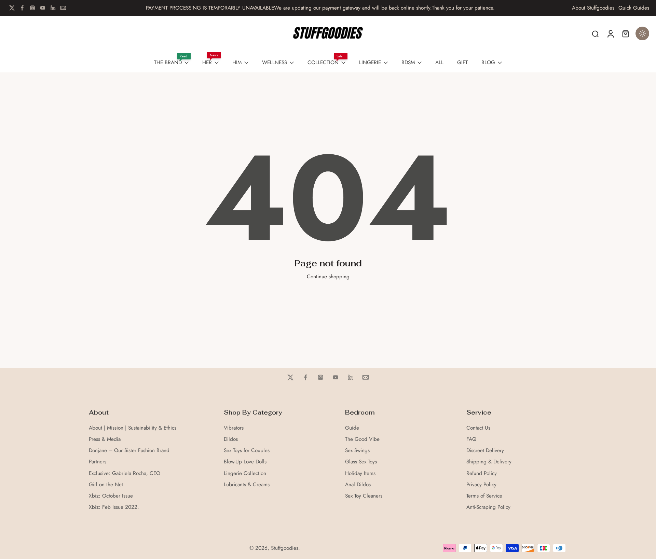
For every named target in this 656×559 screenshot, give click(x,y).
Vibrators (234, 428)
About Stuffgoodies (593, 8)
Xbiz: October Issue (111, 496)
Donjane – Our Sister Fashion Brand (129, 450)
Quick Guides (633, 8)
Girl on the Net (106, 484)
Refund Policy (481, 473)
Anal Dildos (358, 484)
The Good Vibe (362, 439)
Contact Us (478, 428)
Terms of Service (484, 496)
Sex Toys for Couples (247, 450)
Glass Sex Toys (361, 461)
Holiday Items (360, 473)
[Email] (63, 8)
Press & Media (105, 439)
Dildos (231, 439)
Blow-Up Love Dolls (245, 461)
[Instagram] (32, 8)
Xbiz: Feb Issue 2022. (114, 507)
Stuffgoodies (284, 548)
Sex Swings (357, 450)
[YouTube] (43, 8)
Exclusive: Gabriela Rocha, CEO (124, 473)
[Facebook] (22, 8)
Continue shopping (328, 276)
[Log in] (610, 33)
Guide (352, 428)
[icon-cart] (625, 33)
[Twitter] (12, 8)
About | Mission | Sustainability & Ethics (132, 428)
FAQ (471, 439)
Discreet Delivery (485, 450)
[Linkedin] (53, 8)
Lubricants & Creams (247, 484)
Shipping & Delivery (488, 461)
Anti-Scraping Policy (488, 507)
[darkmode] (642, 33)
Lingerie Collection (245, 473)
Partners (97, 461)
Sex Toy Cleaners (363, 496)
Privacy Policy (481, 484)
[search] (595, 33)
